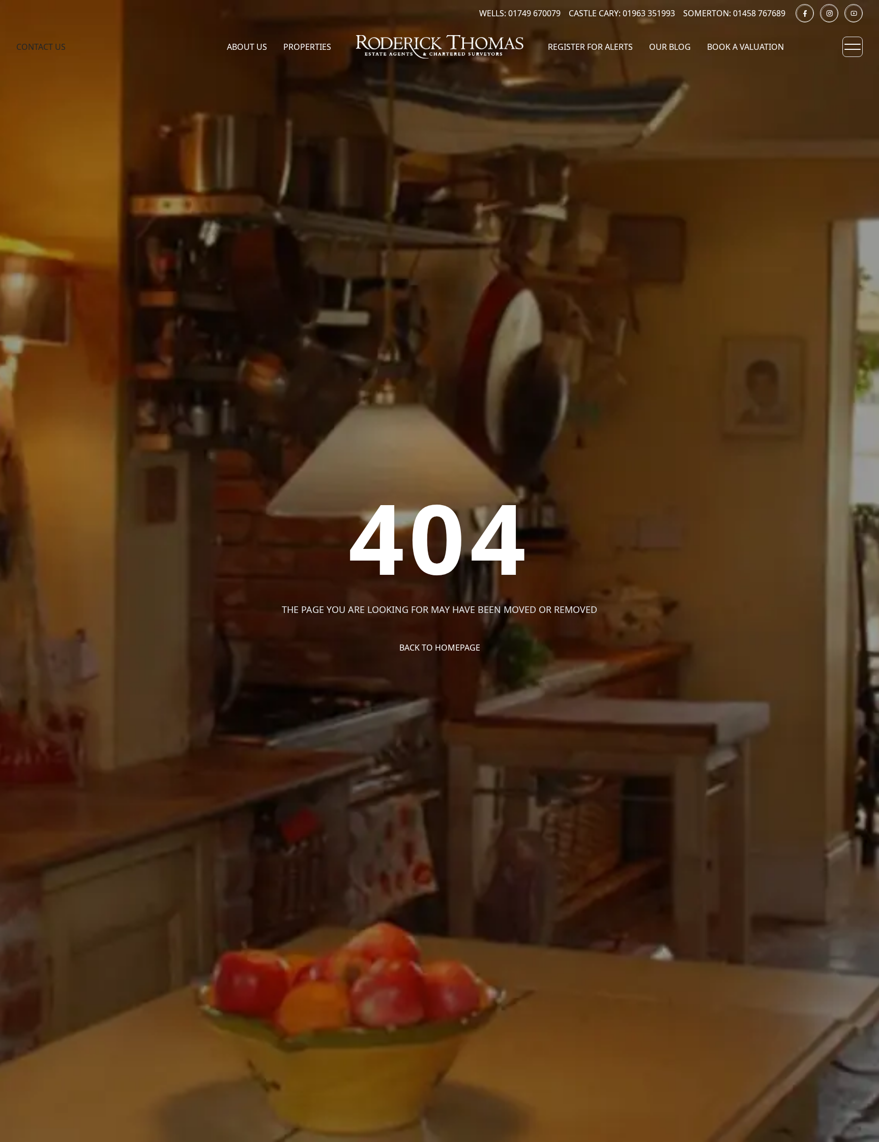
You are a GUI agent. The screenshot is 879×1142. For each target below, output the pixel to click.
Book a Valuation (745, 46)
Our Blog (670, 46)
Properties (307, 46)
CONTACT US (41, 46)
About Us (247, 46)
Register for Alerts (590, 46)
